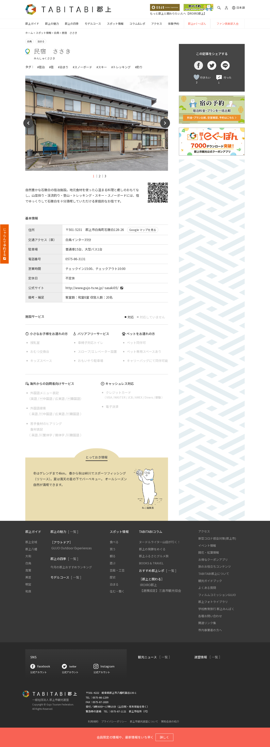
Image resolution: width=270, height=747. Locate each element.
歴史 (113, 577)
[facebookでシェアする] (198, 65)
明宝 (28, 584)
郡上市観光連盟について (144, 721)
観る (113, 556)
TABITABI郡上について (213, 573)
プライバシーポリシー (114, 721)
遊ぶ (113, 563)
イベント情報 (207, 545)
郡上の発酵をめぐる (152, 549)
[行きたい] (196, 77)
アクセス (156, 24)
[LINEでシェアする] (225, 65)
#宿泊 (41, 67)
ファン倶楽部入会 (227, 24)
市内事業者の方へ (210, 630)
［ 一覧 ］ (165, 657)
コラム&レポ (137, 24)
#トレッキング (121, 67)
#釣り (139, 67)
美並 (28, 577)
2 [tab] (99, 176)
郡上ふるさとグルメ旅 (154, 556)
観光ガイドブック (210, 581)
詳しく (164, 737)
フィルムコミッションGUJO (217, 595)
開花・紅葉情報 (208, 552)
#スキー (101, 67)
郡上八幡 (31, 549)
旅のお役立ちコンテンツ (214, 566)
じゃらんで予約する (4, 242)
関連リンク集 (207, 623)
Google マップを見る (142, 230)
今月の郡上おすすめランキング (71, 567)
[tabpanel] (96, 123)
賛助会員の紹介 (170, 721)
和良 (28, 591)
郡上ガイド (32, 24)
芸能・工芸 (117, 570)
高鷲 (28, 570)
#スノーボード (82, 67)
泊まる (40, 41)
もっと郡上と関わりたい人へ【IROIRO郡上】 (178, 13)
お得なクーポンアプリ (213, 559)
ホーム (29, 33)
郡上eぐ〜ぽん (197, 24)
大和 (28, 556)
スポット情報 (115, 24)
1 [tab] (93, 176)
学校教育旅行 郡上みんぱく (216, 609)
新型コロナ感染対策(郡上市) (217, 538)
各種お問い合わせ (210, 616)
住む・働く (117, 591)
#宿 (51, 67)
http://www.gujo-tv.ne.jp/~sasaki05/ (91, 287)
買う (113, 549)
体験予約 (173, 24)
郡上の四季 (72, 24)
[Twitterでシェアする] (211, 65)
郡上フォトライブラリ (213, 602)
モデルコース (93, 24)
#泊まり (63, 67)
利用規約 (93, 721)
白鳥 (56, 33)
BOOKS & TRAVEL (151, 563)
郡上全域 (31, 542)
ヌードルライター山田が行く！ (159, 542)
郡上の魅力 (52, 24)
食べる (114, 542)
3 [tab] (105, 176)
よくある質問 (207, 588)
